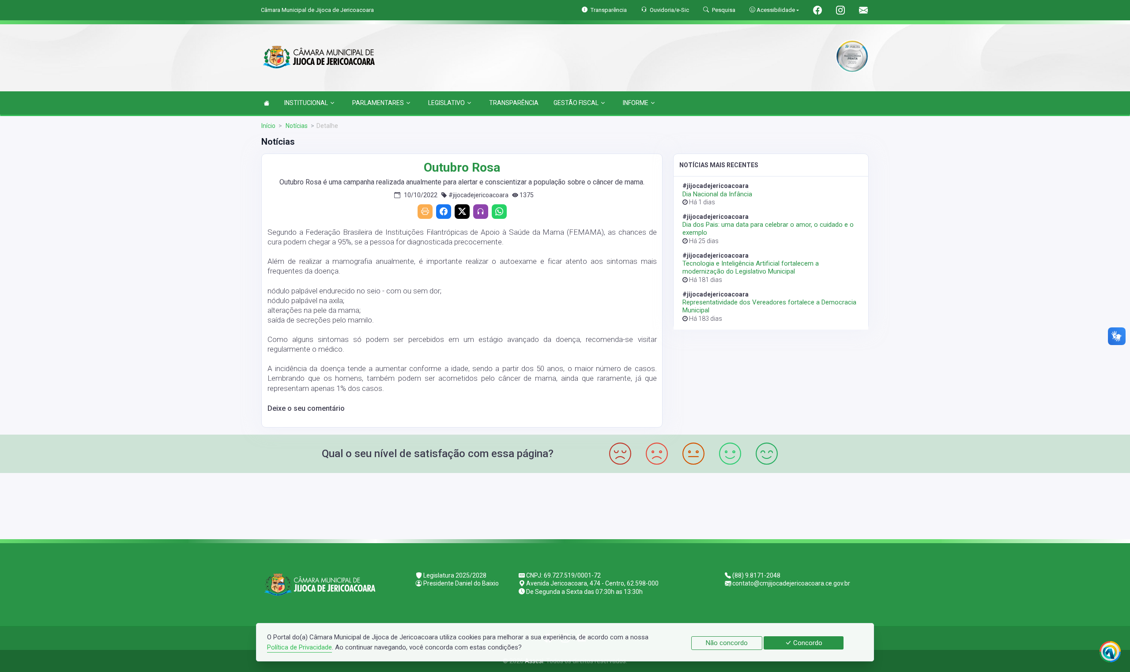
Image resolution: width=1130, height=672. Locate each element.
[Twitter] (462, 211)
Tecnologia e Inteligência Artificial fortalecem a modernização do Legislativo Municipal (750, 267)
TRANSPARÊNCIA (514, 102)
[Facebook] (443, 211)
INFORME (635, 102)
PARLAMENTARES (378, 102)
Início (268, 125)
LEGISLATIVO (446, 102)
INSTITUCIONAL (306, 102)
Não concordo (727, 643)
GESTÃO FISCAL (576, 102)
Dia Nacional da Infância (717, 194)
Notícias (296, 125)
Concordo (806, 643)
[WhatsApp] (499, 211)
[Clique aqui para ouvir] (480, 211)
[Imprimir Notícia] (425, 211)
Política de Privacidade (299, 647)
